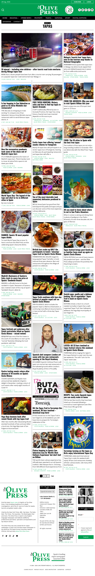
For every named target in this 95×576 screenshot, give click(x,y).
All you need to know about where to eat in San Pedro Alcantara (78, 211)
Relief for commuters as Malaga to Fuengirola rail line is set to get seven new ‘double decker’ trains (66, 537)
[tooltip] (79, 9)
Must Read (52, 215)
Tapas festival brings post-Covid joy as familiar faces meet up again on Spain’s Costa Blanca (78, 252)
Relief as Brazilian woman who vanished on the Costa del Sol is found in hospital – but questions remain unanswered (66, 526)
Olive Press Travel (22, 122)
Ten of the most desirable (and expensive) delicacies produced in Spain (46, 199)
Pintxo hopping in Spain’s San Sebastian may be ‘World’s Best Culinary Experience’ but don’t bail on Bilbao (47, 453)
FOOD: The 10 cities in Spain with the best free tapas (77, 141)
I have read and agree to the (86, 530)
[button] (53, 491)
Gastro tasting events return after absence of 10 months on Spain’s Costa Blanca (15, 373)
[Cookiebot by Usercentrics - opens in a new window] (80, 267)
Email (80, 515)
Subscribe (77, 2)
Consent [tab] (19, 272)
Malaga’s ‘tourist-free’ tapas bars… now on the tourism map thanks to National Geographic (78, 59)
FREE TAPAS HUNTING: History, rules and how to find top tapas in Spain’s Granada (47, 104)
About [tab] (75, 272)
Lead (18, 79)
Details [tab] (47, 272)
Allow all (75, 306)
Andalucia (69, 75)
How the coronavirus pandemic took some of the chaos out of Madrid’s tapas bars (14, 151)
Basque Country (71, 112)
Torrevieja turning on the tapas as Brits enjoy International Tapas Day (78, 452)
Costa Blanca (70, 317)
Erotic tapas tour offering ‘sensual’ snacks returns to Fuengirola (47, 143)
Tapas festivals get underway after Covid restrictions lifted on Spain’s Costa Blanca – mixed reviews (15, 331)
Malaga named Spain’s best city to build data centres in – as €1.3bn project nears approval (65, 491)
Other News (74, 77)
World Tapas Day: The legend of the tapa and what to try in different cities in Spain (15, 197)
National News (38, 160)
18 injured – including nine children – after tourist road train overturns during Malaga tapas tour (30, 70)
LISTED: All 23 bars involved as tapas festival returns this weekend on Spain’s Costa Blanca (78, 347)
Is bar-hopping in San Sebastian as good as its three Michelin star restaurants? (15, 105)
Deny (20, 306)
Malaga (23, 79)
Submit (85, 537)
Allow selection (47, 306)
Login (89, 2)
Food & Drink (78, 75)
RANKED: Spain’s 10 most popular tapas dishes (15, 236)
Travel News (84, 77)
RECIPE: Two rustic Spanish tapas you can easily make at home (77, 396)
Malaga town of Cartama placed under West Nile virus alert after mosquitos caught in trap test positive (66, 514)
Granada (46, 120)
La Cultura (54, 120)
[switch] (37, 297)
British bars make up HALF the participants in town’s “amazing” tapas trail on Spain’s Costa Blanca (47, 251)
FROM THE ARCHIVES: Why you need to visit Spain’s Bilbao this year (79, 102)
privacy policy (86, 531)
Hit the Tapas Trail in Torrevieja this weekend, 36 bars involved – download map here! (47, 410)
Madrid (20, 167)
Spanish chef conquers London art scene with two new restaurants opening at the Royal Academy (47, 356)
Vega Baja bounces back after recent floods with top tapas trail (15, 417)
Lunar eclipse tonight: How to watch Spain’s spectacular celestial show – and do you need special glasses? (66, 502)
